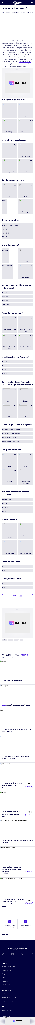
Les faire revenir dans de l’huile (11, 433)
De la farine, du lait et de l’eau (26, 341)
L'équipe (4, 974)
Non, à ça (28, 110)
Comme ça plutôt (9, 172)
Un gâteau (28, 256)
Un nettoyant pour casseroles (27, 476)
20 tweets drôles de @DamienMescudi (10, 926)
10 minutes (5, 305)
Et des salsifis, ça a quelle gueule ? (14, 140)
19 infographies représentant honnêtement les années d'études (16, 730)
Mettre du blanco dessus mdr (10, 441)
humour (10, 640)
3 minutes (5, 297)
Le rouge (28, 190)
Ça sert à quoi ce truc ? (10, 519)
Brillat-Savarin (6, 362)
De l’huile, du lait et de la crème (26, 324)
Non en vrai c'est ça (27, 166)
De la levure (28, 460)
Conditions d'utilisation (8, 994)
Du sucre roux (11, 475)
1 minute (4, 293)
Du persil (4, 503)
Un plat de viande (7, 265)
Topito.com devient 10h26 (8, 967)
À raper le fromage (10, 547)
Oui (3, 566)
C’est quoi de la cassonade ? (12, 449)
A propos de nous (6, 970)
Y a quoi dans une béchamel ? (12, 313)
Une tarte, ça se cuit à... (10, 220)
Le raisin (12, 410)
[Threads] (32, 954)
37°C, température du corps (10, 225)
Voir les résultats (17, 596)
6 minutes (5, 301)
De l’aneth (5, 507)
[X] (22, 954)
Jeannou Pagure (29, 12)
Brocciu (4, 374)
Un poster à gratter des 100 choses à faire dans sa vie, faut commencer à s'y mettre (13, 901)
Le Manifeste (5, 981)
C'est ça (12, 150)
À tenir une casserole (26, 547)
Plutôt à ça (9, 132)
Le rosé (4, 200)
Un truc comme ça (26, 150)
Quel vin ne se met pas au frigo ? (13, 180)
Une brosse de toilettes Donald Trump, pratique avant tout (11, 812)
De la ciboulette (6, 499)
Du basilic (5, 511)
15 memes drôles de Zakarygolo (25, 926)
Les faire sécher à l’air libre (9, 437)
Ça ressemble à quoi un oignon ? (13, 99)
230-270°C (5, 237)
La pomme (11, 395)
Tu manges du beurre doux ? (12, 578)
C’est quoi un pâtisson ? (10, 245)
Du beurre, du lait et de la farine (9, 342)
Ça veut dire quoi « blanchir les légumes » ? (17, 424)
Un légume (5, 250)
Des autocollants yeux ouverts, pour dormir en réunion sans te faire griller (11, 869)
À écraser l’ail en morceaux (26, 530)
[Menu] (3, 2)
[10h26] (17, 2)
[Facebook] (12, 954)
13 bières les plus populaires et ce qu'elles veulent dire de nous (15, 757)
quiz (21, 640)
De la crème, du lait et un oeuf (9, 323)
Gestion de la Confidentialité (9, 1001)
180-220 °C (5, 233)
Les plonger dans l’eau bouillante (11, 430)
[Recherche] (32, 2)
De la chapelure (11, 460)
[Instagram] (3, 954)
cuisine (16, 640)
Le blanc (12, 190)
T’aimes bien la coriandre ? (11, 561)
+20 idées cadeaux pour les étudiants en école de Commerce (17, 841)
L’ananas (25, 401)
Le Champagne (27, 206)
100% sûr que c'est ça (27, 126)
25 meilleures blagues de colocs (12, 680)
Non (3, 570)
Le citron (28, 410)
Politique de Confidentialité (9, 997)
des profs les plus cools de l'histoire (16, 705)
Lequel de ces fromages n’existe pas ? (15, 357)
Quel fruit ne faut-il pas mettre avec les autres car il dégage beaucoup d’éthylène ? (17, 383)
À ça (14, 105)
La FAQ (3, 977)
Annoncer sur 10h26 (7, 1010)
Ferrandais (5, 370)
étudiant (4, 640)
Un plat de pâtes (27, 271)
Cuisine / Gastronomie (12, 12)
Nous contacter (6, 985)
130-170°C (5, 229)
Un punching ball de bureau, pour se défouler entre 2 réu (12, 784)
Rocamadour (5, 366)
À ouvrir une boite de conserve (9, 531)
